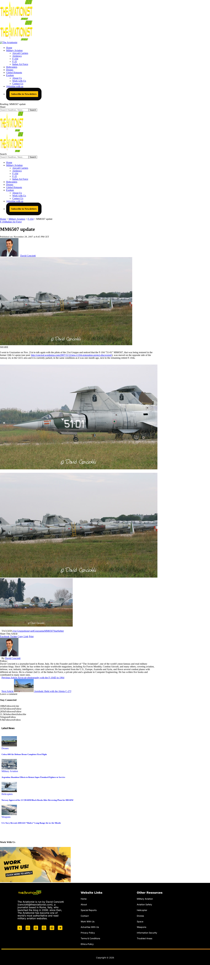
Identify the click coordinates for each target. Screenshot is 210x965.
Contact (85, 916)
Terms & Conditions (90, 938)
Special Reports (89, 910)
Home (84, 898)
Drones (5, 748)
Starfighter (59, 631)
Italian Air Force (14, 221)
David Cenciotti (28, 255)
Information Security (147, 932)
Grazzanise (39, 631)
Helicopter (142, 910)
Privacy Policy (88, 932)
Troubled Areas (144, 938)
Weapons (6, 817)
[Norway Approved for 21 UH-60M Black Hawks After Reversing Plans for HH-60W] (9, 791)
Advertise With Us (90, 927)
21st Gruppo (18, 631)
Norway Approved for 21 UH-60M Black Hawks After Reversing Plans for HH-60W (37, 800)
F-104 (3, 221)
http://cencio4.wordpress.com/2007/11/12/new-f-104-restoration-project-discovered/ (71, 355)
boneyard (29, 631)
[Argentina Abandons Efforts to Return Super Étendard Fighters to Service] (9, 768)
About (84, 904)
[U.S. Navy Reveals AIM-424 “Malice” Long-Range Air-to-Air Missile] (9, 814)
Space (140, 921)
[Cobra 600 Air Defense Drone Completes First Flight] (9, 745)
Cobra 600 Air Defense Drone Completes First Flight (24, 754)
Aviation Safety (144, 904)
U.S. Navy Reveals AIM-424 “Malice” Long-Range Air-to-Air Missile (31, 823)
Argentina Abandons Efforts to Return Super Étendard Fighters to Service (33, 777)
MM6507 (49, 631)
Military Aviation (10, 771)
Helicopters (7, 794)
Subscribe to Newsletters (24, 94)
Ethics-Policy (87, 944)
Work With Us (87, 921)
